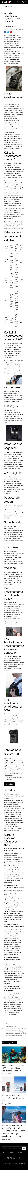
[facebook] (8, 1159)
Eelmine (4, 6)
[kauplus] (25, 2)
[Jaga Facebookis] (5, 32)
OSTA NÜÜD (9, 784)
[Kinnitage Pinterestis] (10, 32)
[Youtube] (14, 1159)
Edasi (9, 6)
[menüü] (2, 2)
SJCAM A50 (7, 759)
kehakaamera (14, 59)
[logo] (7, 2)
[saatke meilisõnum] (24, 1148)
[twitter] (11, 1159)
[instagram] (20, 1159)
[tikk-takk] (17, 1159)
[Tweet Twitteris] (8, 32)
